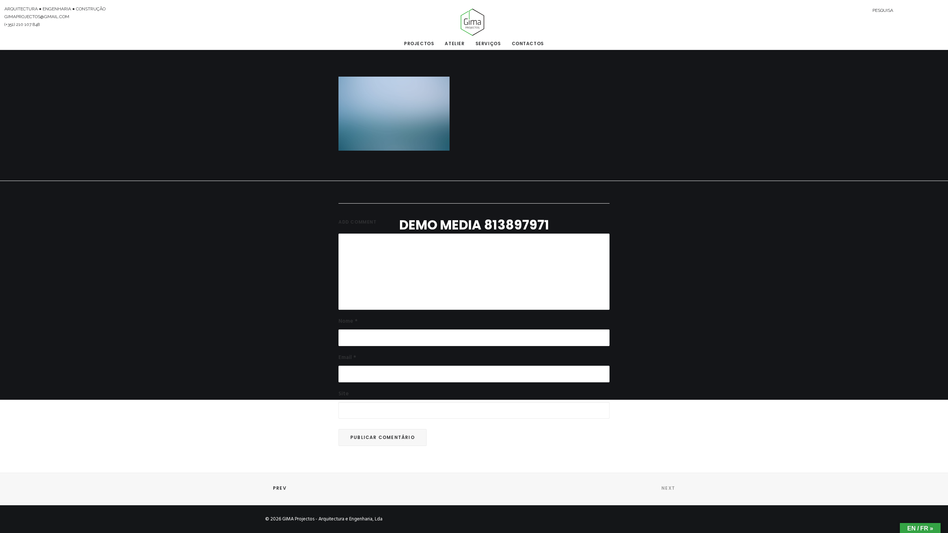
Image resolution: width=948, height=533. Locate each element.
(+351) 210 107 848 (22, 24)
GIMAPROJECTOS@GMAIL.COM (36, 16)
